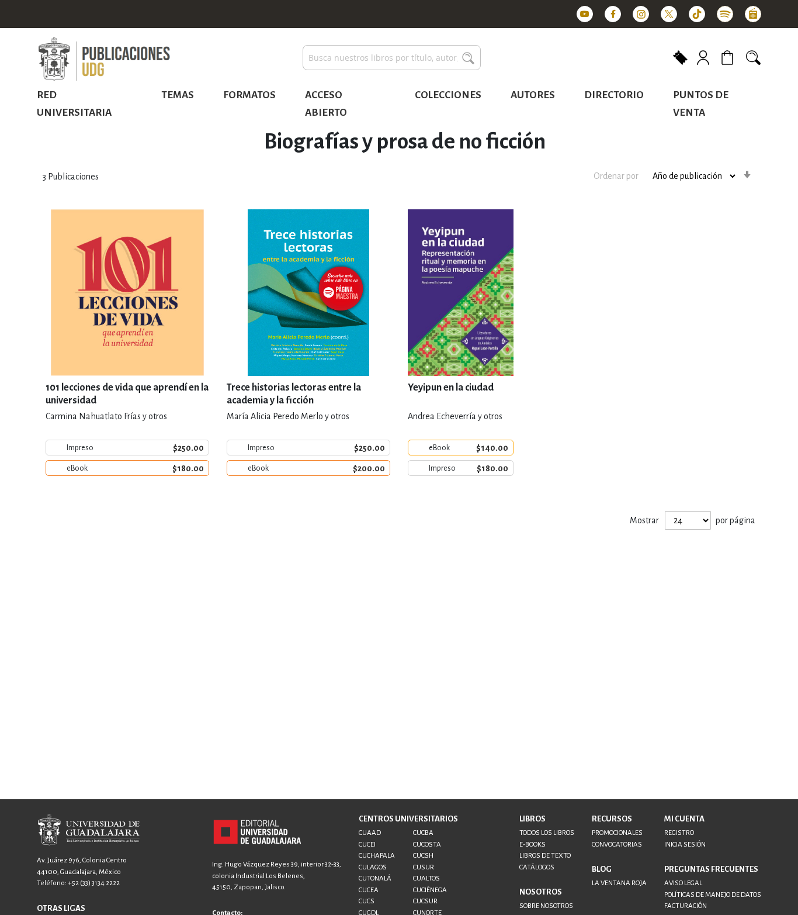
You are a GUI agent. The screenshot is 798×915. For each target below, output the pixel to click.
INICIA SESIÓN (685, 844)
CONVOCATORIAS (617, 844)
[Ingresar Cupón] (680, 56)
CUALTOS (426, 878)
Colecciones (448, 95)
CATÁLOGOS (536, 867)
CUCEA (369, 890)
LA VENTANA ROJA (619, 883)
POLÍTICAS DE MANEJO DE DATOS (712, 895)
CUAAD (370, 833)
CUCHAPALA (377, 855)
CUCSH (423, 855)
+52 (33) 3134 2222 (94, 883)
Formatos (249, 95)
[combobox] (392, 57)
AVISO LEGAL (683, 883)
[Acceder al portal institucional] (257, 831)
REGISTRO (679, 833)
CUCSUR (425, 901)
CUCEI (367, 844)
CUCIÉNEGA (430, 890)
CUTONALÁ (375, 878)
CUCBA (423, 833)
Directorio (614, 95)
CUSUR (423, 867)
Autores (533, 95)
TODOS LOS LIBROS (546, 833)
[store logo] (104, 60)
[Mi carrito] (729, 57)
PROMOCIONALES (617, 833)
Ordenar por (616, 176)
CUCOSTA (427, 844)
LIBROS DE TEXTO (545, 855)
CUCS (366, 901)
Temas (177, 95)
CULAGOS (373, 867)
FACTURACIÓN (685, 906)
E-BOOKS (532, 844)
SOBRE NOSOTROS (546, 906)
